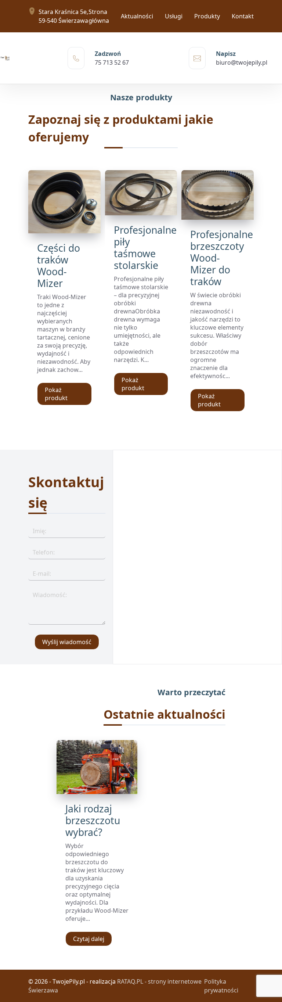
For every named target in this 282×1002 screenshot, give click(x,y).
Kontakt (243, 16)
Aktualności (137, 16)
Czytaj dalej (88, 939)
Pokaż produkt (56, 394)
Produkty (207, 16)
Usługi (173, 16)
